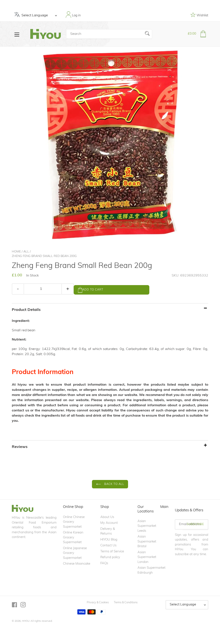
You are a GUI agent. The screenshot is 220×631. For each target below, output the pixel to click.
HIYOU (26, 621)
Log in (76, 15)
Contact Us (108, 545)
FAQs (104, 563)
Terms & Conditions (126, 602)
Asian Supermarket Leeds (147, 526)
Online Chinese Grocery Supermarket (74, 522)
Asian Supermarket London (147, 557)
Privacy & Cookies (98, 602)
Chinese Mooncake (76, 563)
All (26, 251)
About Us (107, 517)
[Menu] (17, 34)
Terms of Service (112, 551)
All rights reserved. (42, 621)
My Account (109, 523)
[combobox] (109, 34)
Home (16, 251)
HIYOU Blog (108, 539)
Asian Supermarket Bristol (147, 541)
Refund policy (110, 557)
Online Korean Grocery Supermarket (73, 537)
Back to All (113, 484)
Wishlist (202, 15)
